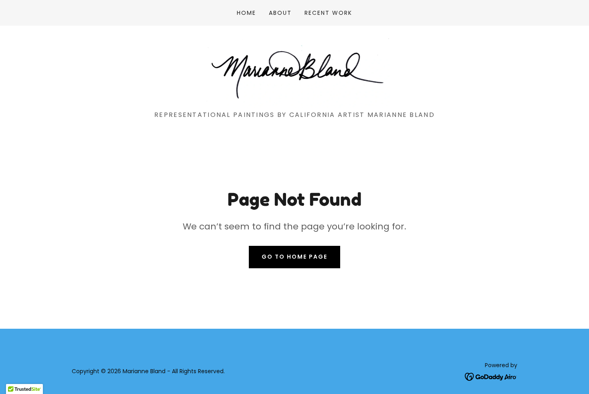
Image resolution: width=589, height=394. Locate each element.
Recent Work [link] (328, 13)
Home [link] (246, 13)
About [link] (280, 13)
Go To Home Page (294, 257)
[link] (294, 71)
